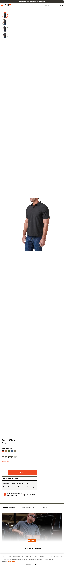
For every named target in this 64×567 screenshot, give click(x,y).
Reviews (45, 507)
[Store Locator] (60, 5)
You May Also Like (28, 507)
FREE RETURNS (31, 494)
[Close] (61, 556)
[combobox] (51, 5)
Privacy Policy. (12, 561)
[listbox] (19, 451)
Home (3, 10)
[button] (5, 15)
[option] (3, 451)
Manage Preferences (31, 564)
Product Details (8, 507)
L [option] (8, 457)
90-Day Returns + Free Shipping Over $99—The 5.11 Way (32, 1)
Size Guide (5, 462)
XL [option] (11, 457)
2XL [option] (15, 457)
